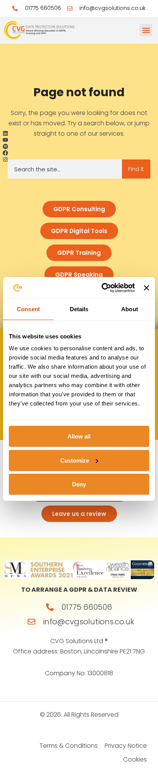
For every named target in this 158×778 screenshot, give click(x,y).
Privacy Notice (126, 745)
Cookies (135, 759)
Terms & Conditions (69, 745)
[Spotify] (5, 146)
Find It (136, 169)
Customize (74, 460)
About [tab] (129, 309)
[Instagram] (5, 159)
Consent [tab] (28, 309)
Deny (79, 484)
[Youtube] (5, 140)
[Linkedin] (5, 133)
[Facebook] (5, 152)
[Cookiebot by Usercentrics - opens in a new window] (102, 288)
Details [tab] (79, 309)
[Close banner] (146, 288)
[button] (146, 30)
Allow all (79, 436)
